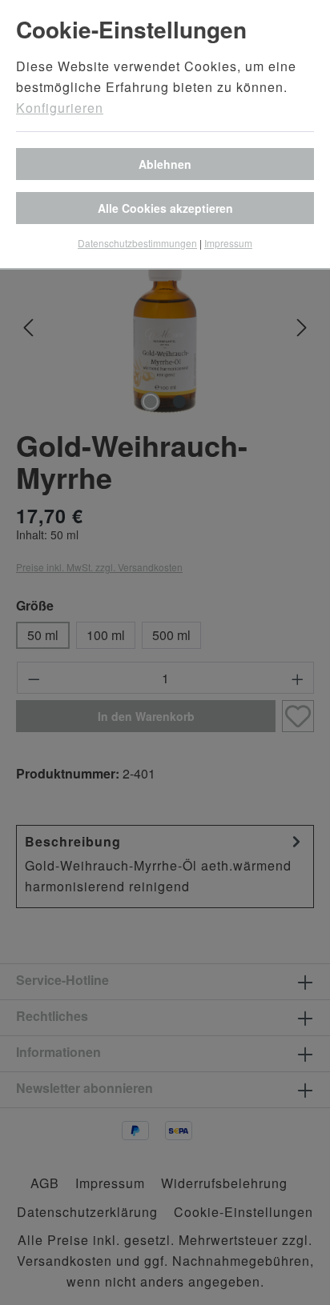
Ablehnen (165, 164)
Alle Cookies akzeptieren (165, 208)
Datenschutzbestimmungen (137, 243)
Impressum (228, 243)
